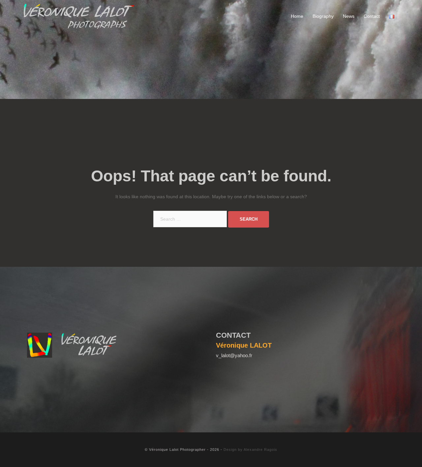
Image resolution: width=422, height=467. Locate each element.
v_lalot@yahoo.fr (234, 355)
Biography (323, 16)
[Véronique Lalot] (79, 16)
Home (297, 16)
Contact (372, 16)
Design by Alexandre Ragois (250, 449)
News (348, 16)
